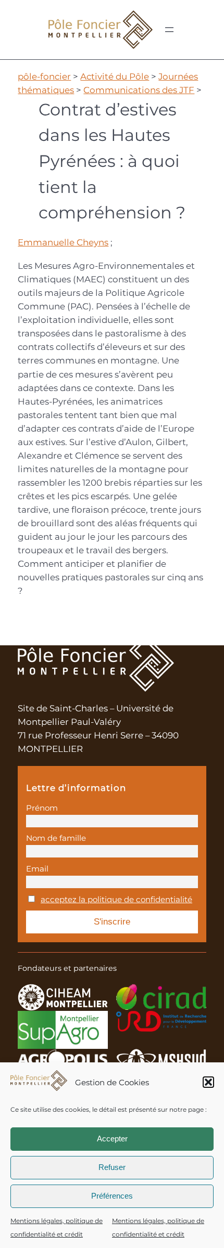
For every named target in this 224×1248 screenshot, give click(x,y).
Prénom (42, 808)
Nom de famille (56, 838)
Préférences (112, 1195)
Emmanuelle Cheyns (63, 242)
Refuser (112, 1167)
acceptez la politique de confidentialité (116, 899)
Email (37, 869)
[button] (208, 1082)
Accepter (112, 1138)
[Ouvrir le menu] (169, 29)
